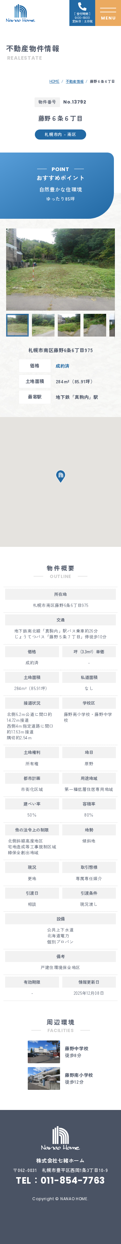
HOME (54, 81)
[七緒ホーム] (20, 13)
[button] (12, 269)
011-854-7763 (73, 1180)
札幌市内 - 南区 (60, 134)
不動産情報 (75, 81)
